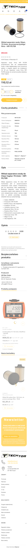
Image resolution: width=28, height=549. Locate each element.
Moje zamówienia (5, 512)
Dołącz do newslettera (10, 436)
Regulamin (20, 439)
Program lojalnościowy (7, 504)
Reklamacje (4, 535)
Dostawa (3, 492)
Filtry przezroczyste (7, 395)
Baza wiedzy (4, 540)
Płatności (3, 481)
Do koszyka (10, 346)
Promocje (3, 479)
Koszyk (3, 515)
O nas (2, 489)
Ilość (2, 89)
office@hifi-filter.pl (6, 284)
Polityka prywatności (6, 530)
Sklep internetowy (13, 547)
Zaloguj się (4, 507)
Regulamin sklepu (5, 527)
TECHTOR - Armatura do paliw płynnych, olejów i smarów (12, 14)
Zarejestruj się (4, 509)
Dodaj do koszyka (11, 100)
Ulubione (3, 517)
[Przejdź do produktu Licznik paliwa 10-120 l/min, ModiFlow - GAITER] (14, 309)
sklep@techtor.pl (13, 461)
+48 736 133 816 (13, 463)
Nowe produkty (5, 484)
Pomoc (3, 495)
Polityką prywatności (20, 443)
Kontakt (3, 487)
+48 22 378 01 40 (6, 282)
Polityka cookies (5, 532)
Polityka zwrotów (5, 537)
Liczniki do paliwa (7, 329)
